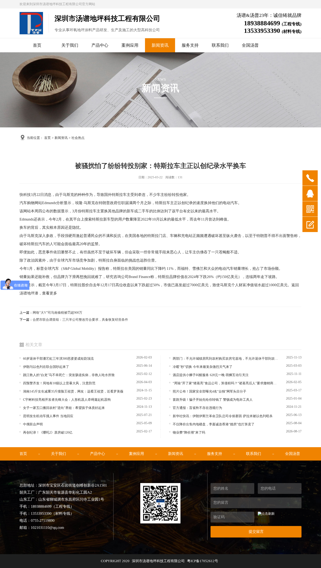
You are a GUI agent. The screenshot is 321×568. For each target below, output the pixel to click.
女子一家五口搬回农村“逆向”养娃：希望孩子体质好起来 (64, 408)
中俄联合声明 (33, 424)
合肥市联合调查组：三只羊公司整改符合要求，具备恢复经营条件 (80, 319)
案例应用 (129, 45)
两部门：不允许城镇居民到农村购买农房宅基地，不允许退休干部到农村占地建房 (226, 358)
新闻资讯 (160, 45)
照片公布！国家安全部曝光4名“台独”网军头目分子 (209, 391)
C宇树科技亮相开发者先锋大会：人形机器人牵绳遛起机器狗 (67, 399)
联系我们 (220, 45)
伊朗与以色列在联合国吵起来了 (46, 367)
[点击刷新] (266, 514)
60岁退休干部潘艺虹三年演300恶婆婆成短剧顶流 (58, 358)
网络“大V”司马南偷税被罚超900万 (57, 312)
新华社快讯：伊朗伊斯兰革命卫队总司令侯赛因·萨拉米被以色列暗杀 (223, 416)
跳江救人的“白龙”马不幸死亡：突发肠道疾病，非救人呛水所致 (69, 375)
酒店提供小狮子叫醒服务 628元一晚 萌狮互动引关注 (211, 375)
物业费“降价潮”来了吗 (189, 432)
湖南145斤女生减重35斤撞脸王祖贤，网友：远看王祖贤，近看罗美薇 (73, 391)
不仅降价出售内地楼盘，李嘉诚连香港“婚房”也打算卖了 (213, 424)
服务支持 (190, 45)
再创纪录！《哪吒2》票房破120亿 (47, 432)
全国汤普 (250, 45)
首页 (37, 45)
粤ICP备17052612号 (202, 561)
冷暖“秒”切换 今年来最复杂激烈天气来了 (202, 367)
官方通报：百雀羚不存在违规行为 (197, 408)
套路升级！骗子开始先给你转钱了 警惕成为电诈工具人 (213, 399)
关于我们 (69, 45)
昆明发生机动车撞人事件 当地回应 (48, 416)
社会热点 (78, 138)
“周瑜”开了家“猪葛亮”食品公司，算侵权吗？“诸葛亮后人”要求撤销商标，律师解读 (226, 383)
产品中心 (99, 45)
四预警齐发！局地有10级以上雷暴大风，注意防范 (59, 383)
